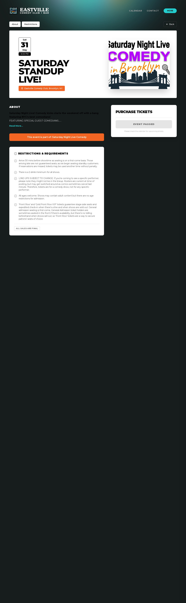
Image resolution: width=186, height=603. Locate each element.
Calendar (135, 10)
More (170, 11)
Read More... (16, 126)
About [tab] (15, 24)
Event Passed (144, 124)
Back (171, 24)
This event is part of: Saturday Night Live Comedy (56, 137)
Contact (153, 10)
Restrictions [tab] (30, 24)
